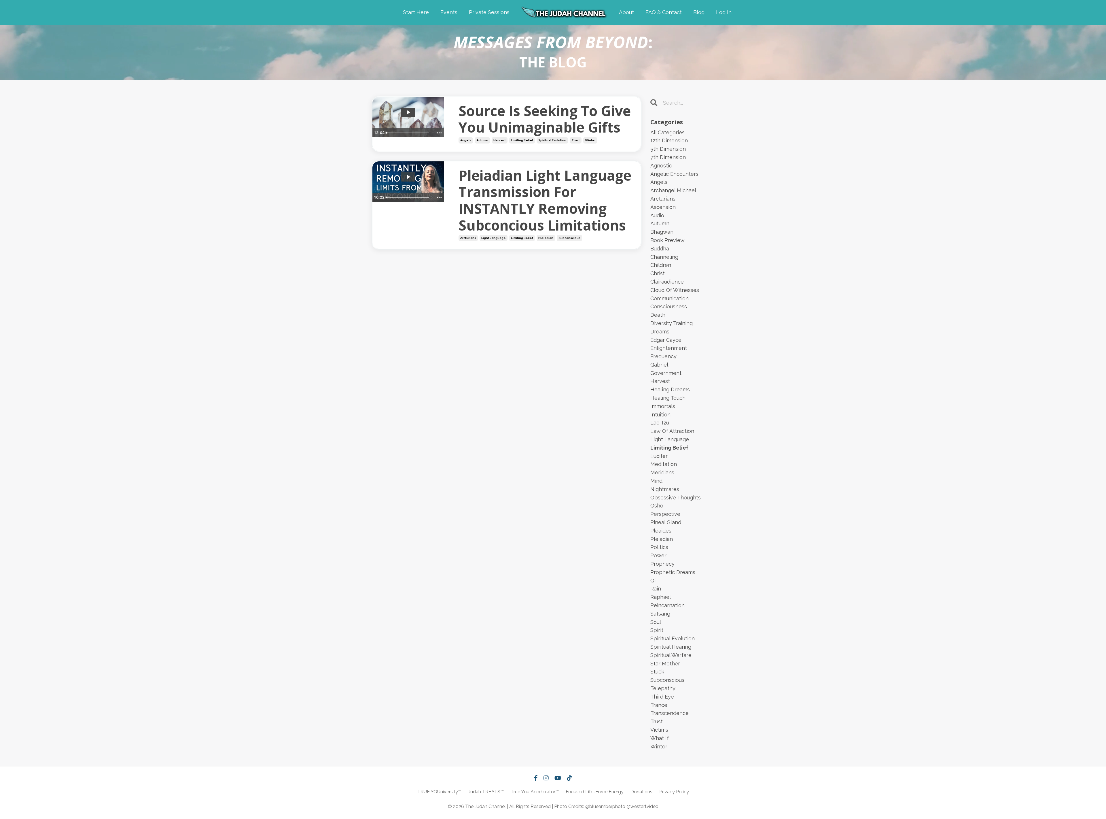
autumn (482, 140)
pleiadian (545, 237)
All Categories (667, 132)
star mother (665, 664)
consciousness (668, 306)
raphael (660, 597)
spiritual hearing (670, 647)
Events (448, 12)
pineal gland (665, 522)
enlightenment (668, 348)
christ (657, 273)
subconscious (569, 237)
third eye (662, 697)
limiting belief (522, 140)
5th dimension (668, 149)
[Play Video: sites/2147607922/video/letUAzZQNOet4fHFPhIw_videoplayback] (408, 176)
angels (465, 140)
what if (659, 738)
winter (590, 140)
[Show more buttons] (438, 132)
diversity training (671, 323)
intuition (660, 415)
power (658, 555)
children (660, 265)
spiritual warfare (671, 655)
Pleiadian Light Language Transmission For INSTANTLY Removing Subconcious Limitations (545, 200)
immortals (662, 406)
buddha (659, 249)
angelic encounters (674, 174)
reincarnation (667, 605)
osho (656, 506)
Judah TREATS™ (486, 792)
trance (658, 705)
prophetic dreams (672, 572)
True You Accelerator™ (535, 792)
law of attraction (672, 431)
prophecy (662, 564)
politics (659, 547)
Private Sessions (489, 12)
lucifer (659, 456)
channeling (664, 257)
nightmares (664, 489)
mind (656, 481)
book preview (667, 240)
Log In (724, 12)
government (665, 373)
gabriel (659, 365)
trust (575, 140)
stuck (657, 672)
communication (669, 298)
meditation (663, 464)
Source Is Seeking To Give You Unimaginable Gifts (545, 119)
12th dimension (669, 140)
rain (655, 589)
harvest (499, 140)
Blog (698, 12)
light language (493, 237)
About (626, 12)
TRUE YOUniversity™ (439, 792)
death (657, 315)
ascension (663, 207)
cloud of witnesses (674, 290)
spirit (656, 630)
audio (657, 215)
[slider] (408, 132)
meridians (662, 472)
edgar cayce (665, 340)
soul (655, 622)
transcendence (669, 713)
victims (659, 730)
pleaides (660, 531)
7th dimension (668, 157)
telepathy (662, 688)
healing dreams (670, 389)
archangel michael (673, 190)
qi (653, 581)
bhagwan (661, 232)
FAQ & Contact (663, 12)
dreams (659, 332)
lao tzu (659, 423)
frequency (663, 356)
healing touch (667, 398)
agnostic (661, 166)
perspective (665, 514)
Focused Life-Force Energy (595, 792)
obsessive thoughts (675, 498)
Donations (641, 792)
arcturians (468, 237)
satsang (660, 614)
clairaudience (667, 282)
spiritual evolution (552, 140)
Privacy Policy (674, 792)
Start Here (416, 12)
